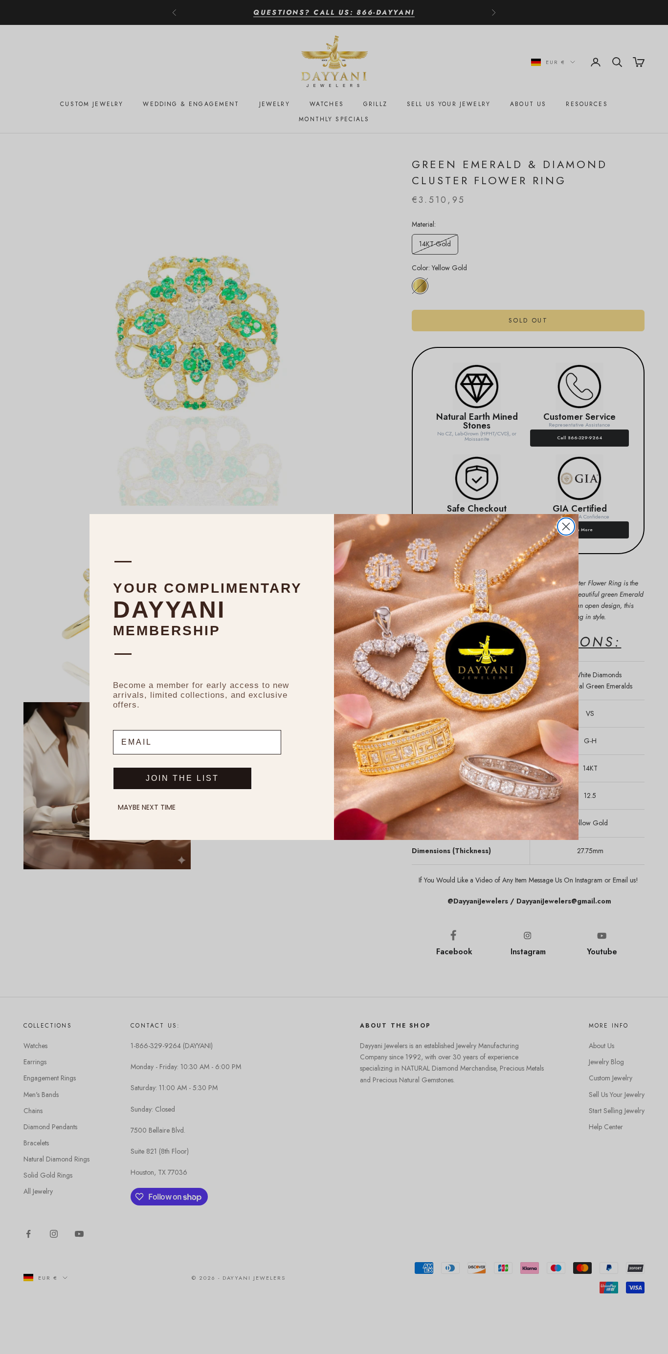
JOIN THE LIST (182, 778)
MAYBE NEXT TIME (147, 807)
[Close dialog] (566, 526)
